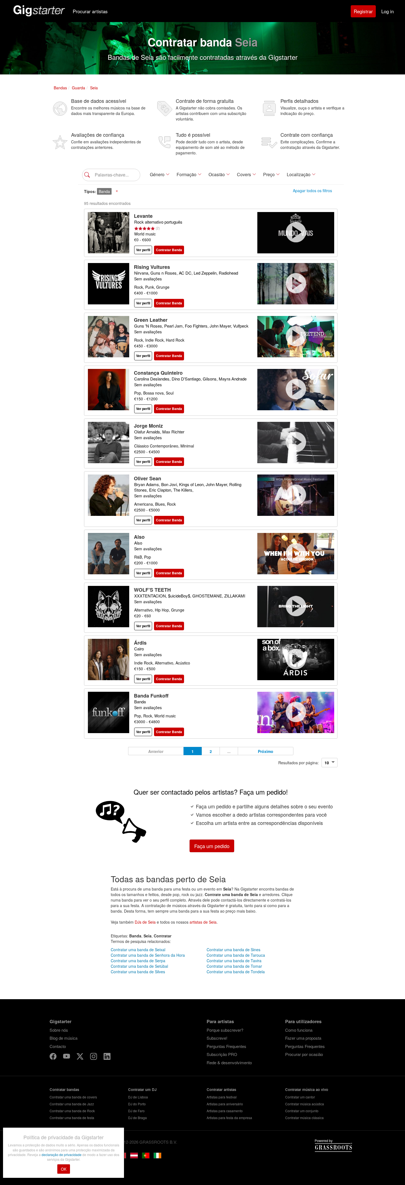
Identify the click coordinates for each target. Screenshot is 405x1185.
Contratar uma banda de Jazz (72, 1103)
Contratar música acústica (304, 1103)
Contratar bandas (64, 1089)
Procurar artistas (90, 11)
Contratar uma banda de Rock (72, 1110)
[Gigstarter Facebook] (54, 1057)
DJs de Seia (145, 922)
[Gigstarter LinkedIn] (107, 1057)
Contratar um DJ (142, 1089)
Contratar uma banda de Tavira (234, 960)
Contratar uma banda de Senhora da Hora (148, 955)
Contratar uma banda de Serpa (138, 960)
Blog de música (63, 1038)
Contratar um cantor (300, 1097)
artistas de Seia (203, 922)
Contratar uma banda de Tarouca (236, 955)
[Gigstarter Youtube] (67, 1057)
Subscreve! (217, 1038)
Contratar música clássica (304, 1117)
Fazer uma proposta (303, 1038)
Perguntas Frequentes (226, 1046)
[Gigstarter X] (81, 1057)
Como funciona (298, 1030)
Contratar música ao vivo (306, 1089)
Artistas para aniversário (225, 1103)
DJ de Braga (137, 1117)
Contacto (58, 1046)
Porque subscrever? (225, 1030)
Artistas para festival (222, 1097)
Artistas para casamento (225, 1110)
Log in (387, 11)
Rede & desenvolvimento (229, 1062)
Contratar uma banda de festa (72, 1117)
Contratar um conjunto (301, 1110)
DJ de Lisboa (138, 1097)
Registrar (363, 11)
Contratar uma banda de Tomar (234, 966)
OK (63, 1169)
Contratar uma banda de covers (73, 1097)
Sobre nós (59, 1030)
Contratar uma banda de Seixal (138, 949)
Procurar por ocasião (304, 1054)
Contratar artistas (221, 1089)
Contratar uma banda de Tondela (236, 971)
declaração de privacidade (62, 1154)
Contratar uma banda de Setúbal (139, 966)
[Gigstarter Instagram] (94, 1057)
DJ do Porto (137, 1103)
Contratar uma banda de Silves (138, 971)
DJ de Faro (136, 1110)
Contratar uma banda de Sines (233, 949)
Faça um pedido (211, 845)
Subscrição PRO (222, 1054)
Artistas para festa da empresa (229, 1117)
